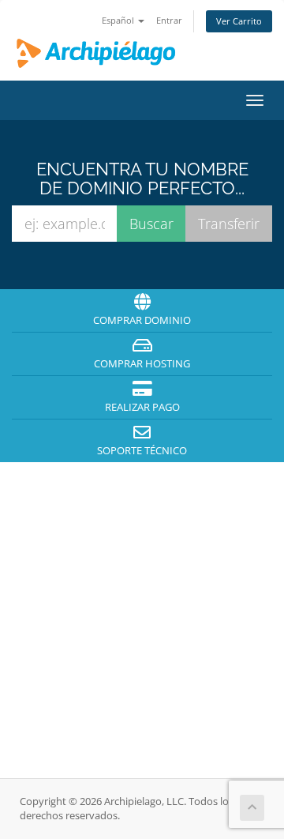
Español (119, 20)
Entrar (169, 20)
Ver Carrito (239, 21)
